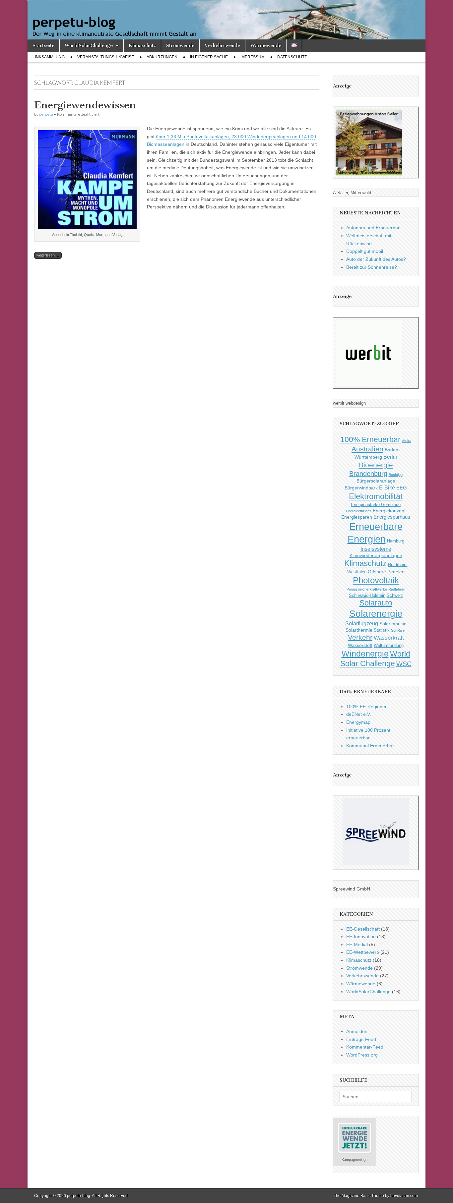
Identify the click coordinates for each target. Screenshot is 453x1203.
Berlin (390, 457)
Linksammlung (48, 57)
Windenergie (365, 653)
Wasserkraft (389, 638)
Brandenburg (368, 473)
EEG (401, 487)
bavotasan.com (404, 1195)
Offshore (377, 571)
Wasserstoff (360, 645)
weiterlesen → (47, 255)
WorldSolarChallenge (89, 45)
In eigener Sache (209, 57)
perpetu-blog (78, 1195)
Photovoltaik (376, 580)
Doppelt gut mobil (364, 251)
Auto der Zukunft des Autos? (376, 259)
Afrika (406, 441)
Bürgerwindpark (361, 487)
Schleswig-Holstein (367, 595)
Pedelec (395, 571)
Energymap (358, 722)
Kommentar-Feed (364, 1047)
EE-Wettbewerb (362, 952)
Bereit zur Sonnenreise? (371, 267)
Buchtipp (396, 475)
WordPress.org (362, 1055)
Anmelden (356, 1031)
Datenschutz (292, 57)
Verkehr (360, 637)
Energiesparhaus (391, 517)
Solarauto (375, 603)
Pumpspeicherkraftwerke (367, 589)
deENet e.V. (358, 714)
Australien (367, 449)
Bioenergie (376, 465)
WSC (404, 663)
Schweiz (395, 595)
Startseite (43, 45)
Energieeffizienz (358, 511)
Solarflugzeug (361, 623)
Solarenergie (376, 613)
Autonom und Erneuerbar (373, 227)
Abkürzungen (162, 57)
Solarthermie (359, 630)
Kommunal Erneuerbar (370, 745)
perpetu (46, 114)
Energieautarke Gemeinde (376, 504)
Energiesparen (356, 517)
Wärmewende (265, 45)
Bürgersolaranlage (375, 481)
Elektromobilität (376, 496)
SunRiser (398, 630)
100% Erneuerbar (370, 439)
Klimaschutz (142, 45)
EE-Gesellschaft (363, 929)
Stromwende (180, 45)
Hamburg (395, 541)
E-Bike (387, 487)
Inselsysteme (375, 549)
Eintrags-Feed (361, 1039)
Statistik (382, 630)
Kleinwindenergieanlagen (376, 555)
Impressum (252, 57)
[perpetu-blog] (226, 19)
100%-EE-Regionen (367, 706)
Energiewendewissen (85, 105)
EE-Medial (357, 944)
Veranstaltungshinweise (105, 57)
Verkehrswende (222, 45)
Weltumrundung (389, 645)
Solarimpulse (393, 623)
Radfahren (396, 589)
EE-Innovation (361, 936)
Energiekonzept (389, 510)
